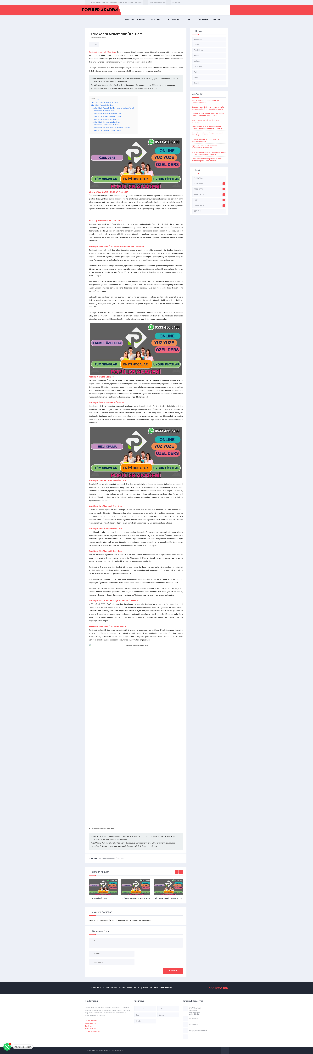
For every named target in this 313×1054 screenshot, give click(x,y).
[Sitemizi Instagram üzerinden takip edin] (226, 2)
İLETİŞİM (216, 19)
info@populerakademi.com (157, 2)
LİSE (188, 19)
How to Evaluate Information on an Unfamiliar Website (205, 101)
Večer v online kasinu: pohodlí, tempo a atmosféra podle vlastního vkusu (207, 160)
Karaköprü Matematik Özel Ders (102, 52)
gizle (98, 99)
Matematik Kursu (90, 1023)
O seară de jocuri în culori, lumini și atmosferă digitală (205, 140)
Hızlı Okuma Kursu (91, 1021)
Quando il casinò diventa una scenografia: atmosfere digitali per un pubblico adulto (208, 108)
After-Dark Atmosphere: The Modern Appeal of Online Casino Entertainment (209, 153)
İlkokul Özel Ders (90, 1029)
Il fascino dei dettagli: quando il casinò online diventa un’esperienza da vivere (207, 127)
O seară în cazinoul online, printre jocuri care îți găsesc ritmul (207, 134)
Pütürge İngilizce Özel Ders (135, 898)
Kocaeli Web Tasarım (116, 1050)
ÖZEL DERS (155, 19)
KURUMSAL (141, 19)
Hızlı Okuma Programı (92, 1031)
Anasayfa (93, 38)
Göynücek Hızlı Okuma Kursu (103, 898)
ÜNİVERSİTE (203, 19)
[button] (7, 1047)
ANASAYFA (129, 19)
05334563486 (176, 2)
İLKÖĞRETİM (173, 19)
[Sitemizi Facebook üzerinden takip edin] (219, 2)
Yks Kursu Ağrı (168, 898)
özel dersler (102, 38)
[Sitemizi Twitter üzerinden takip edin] (223, 2)
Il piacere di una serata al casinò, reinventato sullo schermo (205, 147)
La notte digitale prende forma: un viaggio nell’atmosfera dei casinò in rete (208, 114)
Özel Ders (88, 1026)
